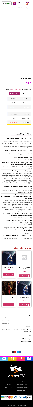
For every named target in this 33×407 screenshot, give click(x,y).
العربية (5, 3)
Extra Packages (13, 8)
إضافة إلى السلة (24, 276)
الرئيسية (30, 8)
